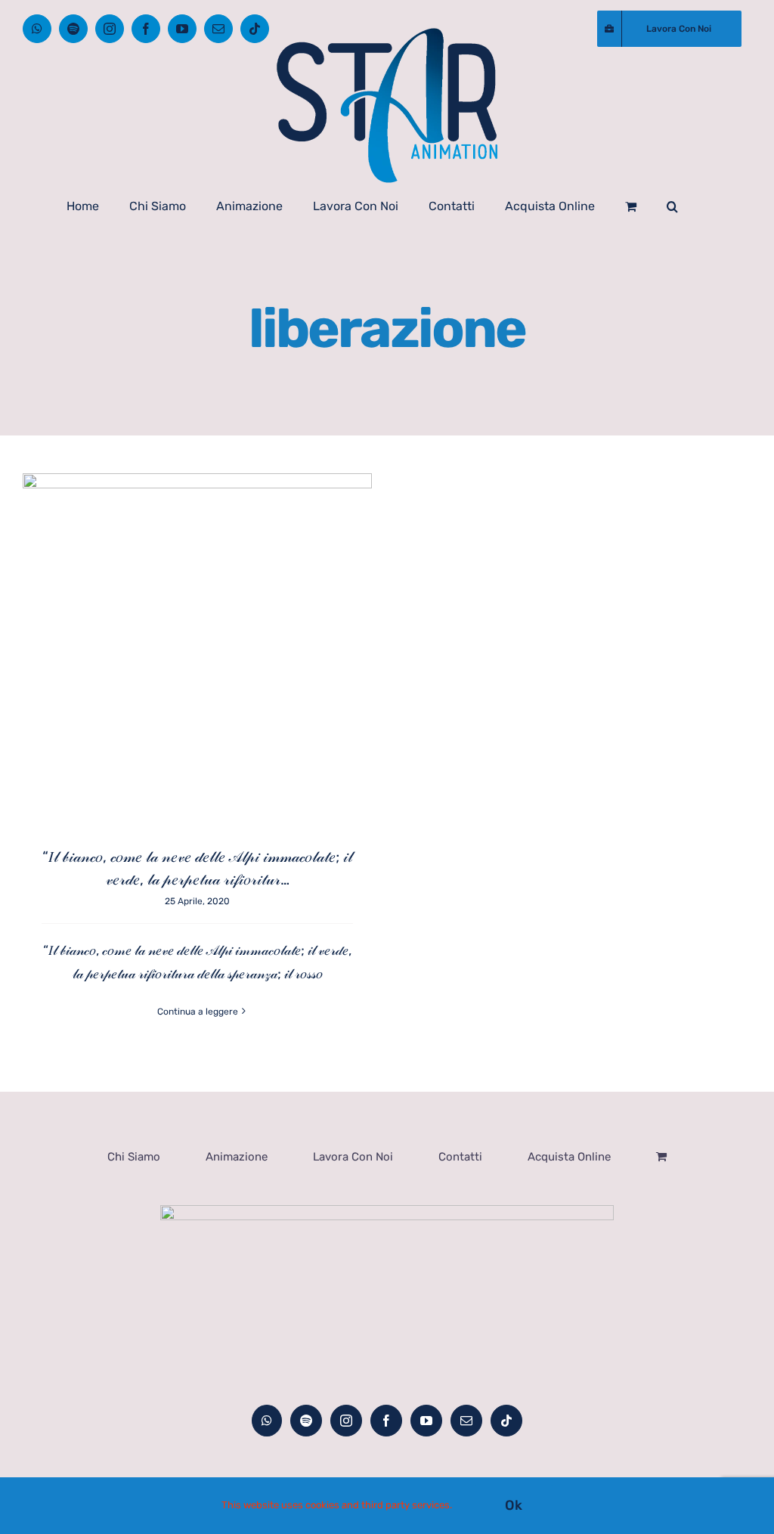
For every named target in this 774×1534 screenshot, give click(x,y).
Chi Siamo (133, 1157)
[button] (672, 206)
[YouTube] (426, 1420)
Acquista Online (569, 1157)
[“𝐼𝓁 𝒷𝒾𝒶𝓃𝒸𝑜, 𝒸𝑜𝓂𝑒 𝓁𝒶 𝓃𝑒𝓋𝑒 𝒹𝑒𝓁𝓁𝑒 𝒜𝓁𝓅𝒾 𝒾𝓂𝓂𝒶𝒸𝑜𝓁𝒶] (197, 648)
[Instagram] (346, 1420)
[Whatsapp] (267, 1420)
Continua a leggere (197, 1011)
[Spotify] (306, 1420)
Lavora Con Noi (353, 1157)
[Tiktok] (506, 1420)
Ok (513, 1505)
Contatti (460, 1157)
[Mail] (466, 1420)
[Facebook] (386, 1420)
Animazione (237, 1157)
